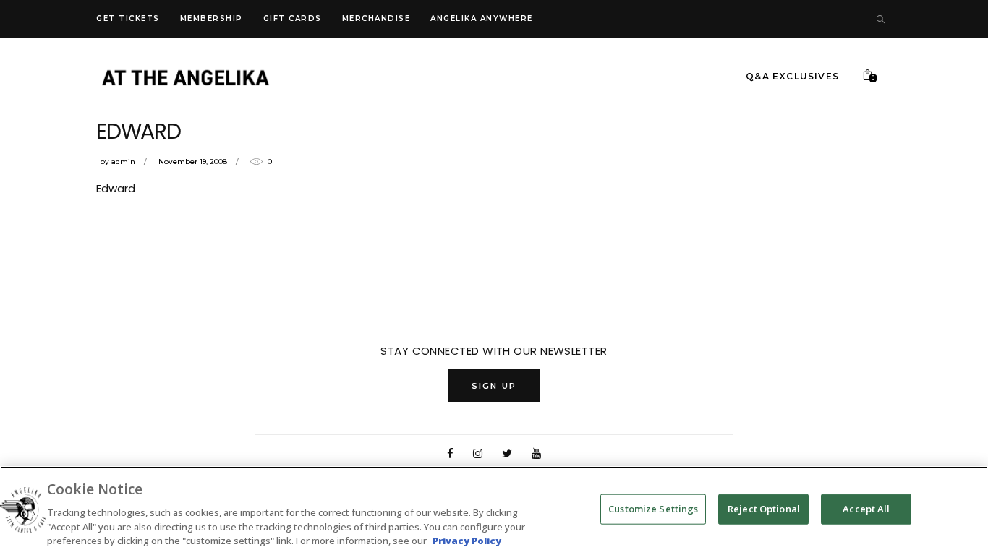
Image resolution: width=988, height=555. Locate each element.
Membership (211, 18)
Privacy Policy (467, 539)
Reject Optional (764, 508)
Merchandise (376, 18)
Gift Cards (292, 18)
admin (123, 161)
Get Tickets (128, 18)
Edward (115, 188)
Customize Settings (653, 508)
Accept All (866, 508)
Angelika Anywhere (481, 18)
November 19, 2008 (192, 161)
